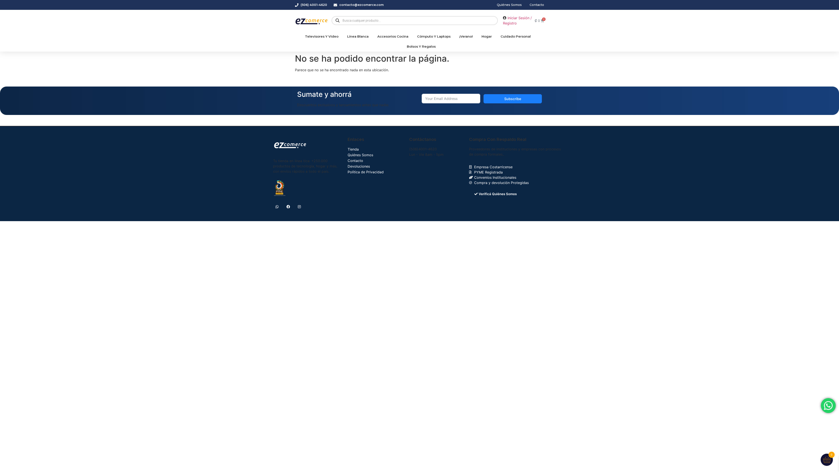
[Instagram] (299, 207)
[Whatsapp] (277, 207)
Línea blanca (358, 36)
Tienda (353, 149)
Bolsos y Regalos (421, 46)
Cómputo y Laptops (434, 36)
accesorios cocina (392, 36)
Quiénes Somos (360, 155)
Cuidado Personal (516, 36)
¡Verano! (466, 36)
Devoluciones (359, 166)
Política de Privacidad (366, 172)
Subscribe (512, 99)
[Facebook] (288, 207)
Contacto (355, 160)
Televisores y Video (321, 36)
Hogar (487, 36)
